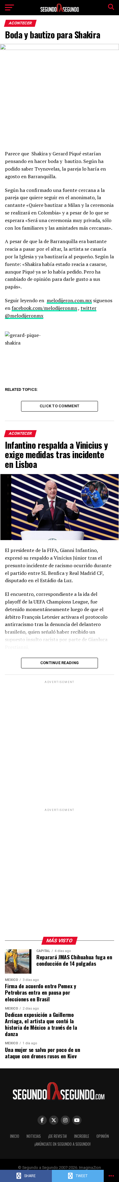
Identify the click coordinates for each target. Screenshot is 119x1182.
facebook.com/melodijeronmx (44, 308)
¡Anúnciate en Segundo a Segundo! (62, 1144)
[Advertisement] (59, 744)
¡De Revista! (57, 1136)
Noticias (34, 1136)
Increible (81, 1136)
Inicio (14, 1136)
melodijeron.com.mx (69, 300)
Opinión (102, 1136)
